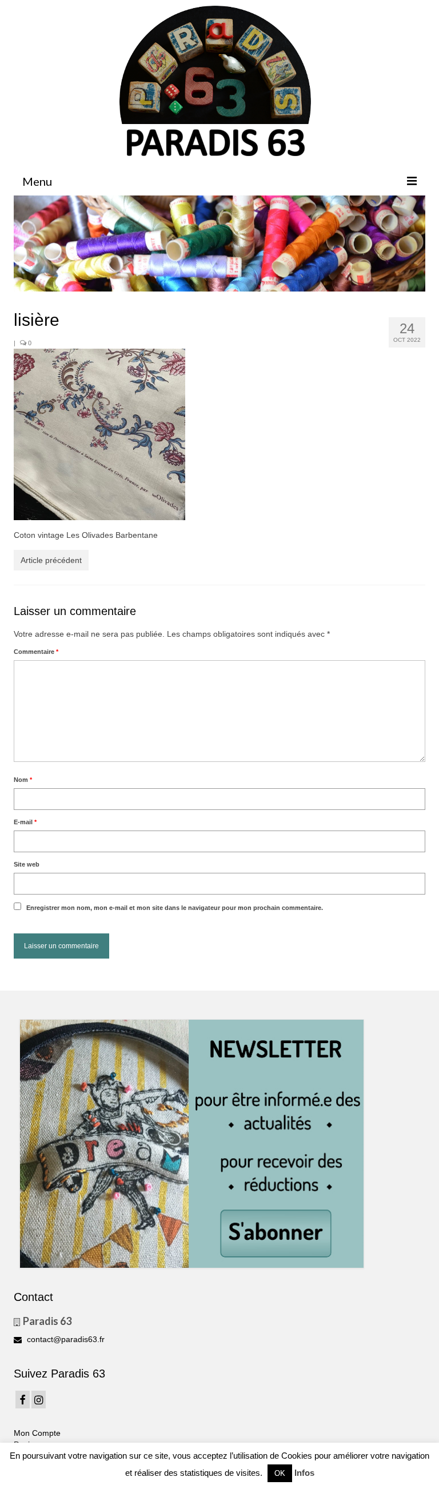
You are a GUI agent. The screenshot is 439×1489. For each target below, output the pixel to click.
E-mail (25, 822)
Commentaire (36, 651)
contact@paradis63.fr (65, 1339)
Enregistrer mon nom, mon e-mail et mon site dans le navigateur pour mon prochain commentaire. (174, 907)
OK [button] (279, 1473)
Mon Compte (37, 1433)
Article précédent (51, 560)
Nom (23, 779)
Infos (304, 1473)
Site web (26, 864)
